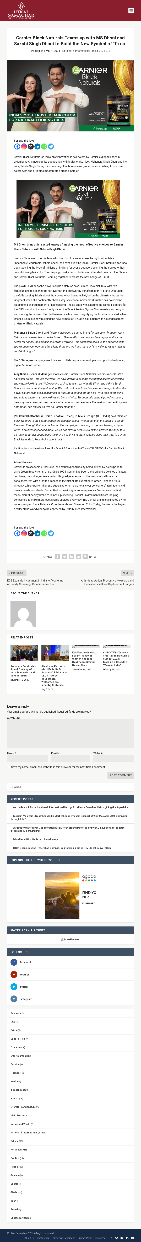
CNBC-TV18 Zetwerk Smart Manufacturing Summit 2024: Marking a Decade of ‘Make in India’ (116, 659)
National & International (76, 50)
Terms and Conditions (63, 1238)
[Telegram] (51, 146)
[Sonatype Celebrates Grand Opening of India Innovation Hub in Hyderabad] (24, 653)
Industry (15, 1098)
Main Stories (17, 1115)
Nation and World (20, 1124)
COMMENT (13, 717)
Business (15, 1013)
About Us (29, 1238)
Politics (14, 1158)
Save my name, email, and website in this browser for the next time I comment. (58, 767)
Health (14, 1081)
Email (55, 753)
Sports (14, 1183)
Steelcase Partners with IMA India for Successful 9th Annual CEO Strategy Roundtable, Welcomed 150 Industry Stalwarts (54, 675)
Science (15, 1175)
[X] (31, 146)
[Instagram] (24, 146)
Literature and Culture (23, 1107)
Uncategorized (19, 1218)
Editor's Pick (17, 1038)
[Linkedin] (37, 146)
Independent (17, 1090)
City (12, 1021)
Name (11, 753)
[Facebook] (17, 146)
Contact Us (43, 1238)
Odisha (14, 1141)
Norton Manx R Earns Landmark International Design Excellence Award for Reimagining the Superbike (70, 807)
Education (16, 1047)
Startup (14, 1192)
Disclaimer (100, 1238)
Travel (14, 1209)
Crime (14, 1030)
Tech (13, 1201)
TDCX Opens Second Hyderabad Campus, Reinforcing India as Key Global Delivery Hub (62, 848)
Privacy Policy (85, 1238)
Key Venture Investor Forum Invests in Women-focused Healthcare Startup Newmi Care (84, 659)
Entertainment (18, 1055)
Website (98, 753)
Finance (14, 1073)
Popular (15, 1166)
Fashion (15, 1064)
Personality (17, 1149)
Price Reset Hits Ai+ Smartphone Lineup (35, 839)
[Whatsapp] (44, 146)
